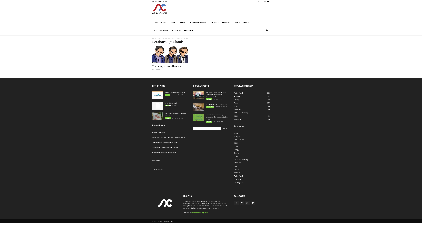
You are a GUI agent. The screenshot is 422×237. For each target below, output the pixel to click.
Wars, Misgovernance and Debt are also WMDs (168, 137)
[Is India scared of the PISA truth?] (198, 107)
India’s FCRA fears (158, 132)
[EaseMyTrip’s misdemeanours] (157, 95)
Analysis (168, 118)
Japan (182, 22)
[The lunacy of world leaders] (170, 54)
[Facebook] (258, 1)
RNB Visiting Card (171, 103)
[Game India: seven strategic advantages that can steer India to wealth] (198, 117)
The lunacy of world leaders (166, 66)
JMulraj (155, 62)
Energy (214, 22)
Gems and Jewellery (198, 22)
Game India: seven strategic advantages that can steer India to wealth (217, 117)
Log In (237, 22)
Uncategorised (239, 182)
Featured (168, 105)
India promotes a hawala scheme (164, 152)
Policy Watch (160, 22)
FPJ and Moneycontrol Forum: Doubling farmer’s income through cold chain (216, 95)
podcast (237, 173)
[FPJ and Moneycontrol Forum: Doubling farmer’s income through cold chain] (198, 95)
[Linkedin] (264, 1)
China (236, 106)
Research (226, 22)
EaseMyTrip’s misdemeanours (175, 92)
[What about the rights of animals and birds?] (157, 116)
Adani (236, 103)
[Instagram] (261, 1)
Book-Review (239, 140)
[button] (267, 30)
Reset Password (161, 31)
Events (167, 95)
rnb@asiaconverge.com (199, 213)
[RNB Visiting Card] (157, 106)
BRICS (172, 22)
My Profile (188, 31)
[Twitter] (268, 1)
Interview (237, 109)
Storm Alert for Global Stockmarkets (165, 147)
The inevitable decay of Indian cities (165, 142)
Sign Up (246, 22)
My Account (176, 31)
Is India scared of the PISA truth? (217, 104)
